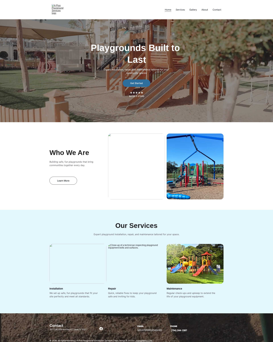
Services (180, 9)
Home (168, 9)
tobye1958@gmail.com (149, 329)
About (204, 9)
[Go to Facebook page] (101, 328)
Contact (217, 9)
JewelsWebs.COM (143, 340)
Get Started (136, 83)
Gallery (193, 9)
